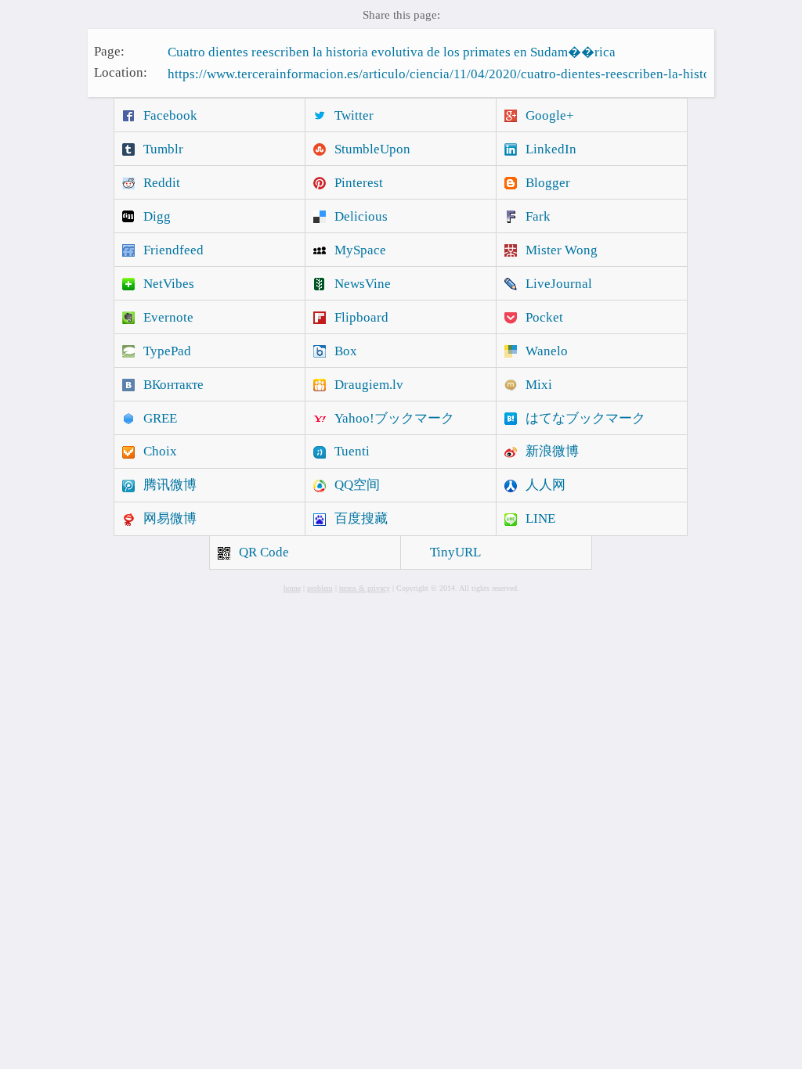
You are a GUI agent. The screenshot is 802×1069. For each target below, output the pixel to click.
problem (320, 588)
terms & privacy (364, 588)
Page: (109, 50)
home (292, 588)
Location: (120, 72)
